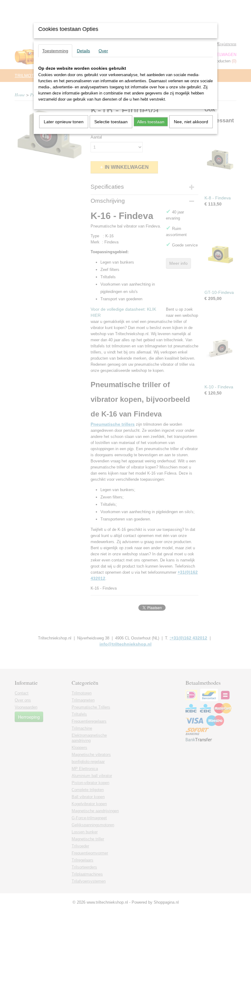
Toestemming (55, 50)
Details (83, 50)
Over (103, 50)
